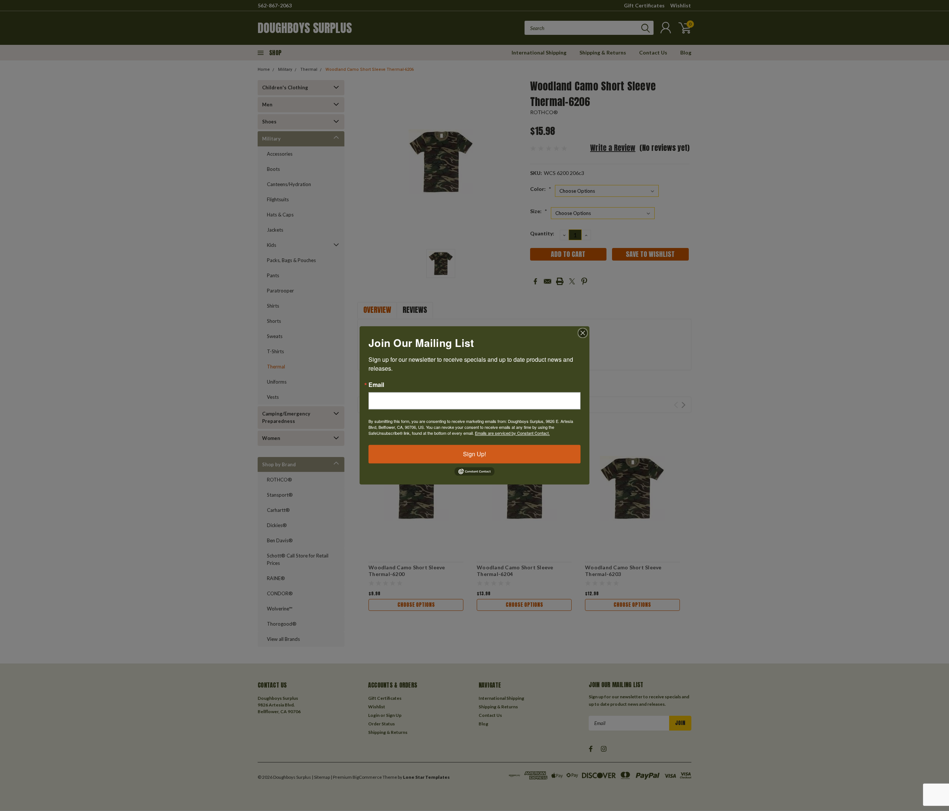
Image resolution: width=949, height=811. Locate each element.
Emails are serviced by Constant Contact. (512, 433)
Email (376, 385)
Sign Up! (474, 454)
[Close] (582, 332)
